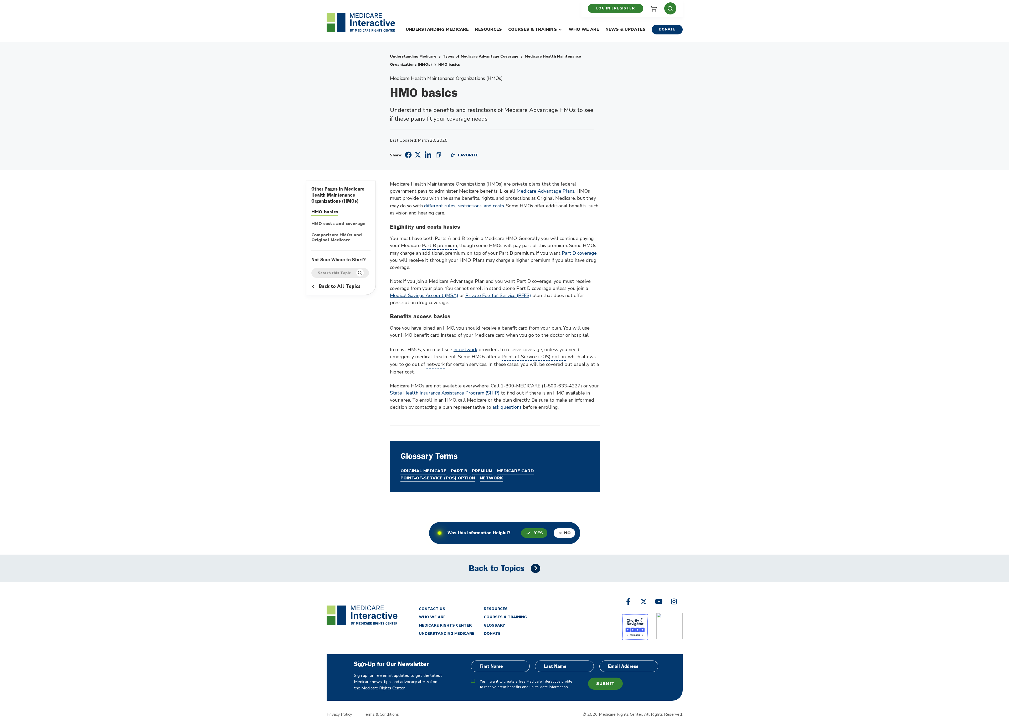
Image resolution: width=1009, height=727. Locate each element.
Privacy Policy (339, 714)
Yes (538, 533)
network (435, 364)
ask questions (507, 407)
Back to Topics (496, 568)
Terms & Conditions (381, 714)
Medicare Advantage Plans (545, 191)
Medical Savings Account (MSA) (424, 295)
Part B (429, 245)
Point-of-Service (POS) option (534, 357)
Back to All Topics (339, 286)
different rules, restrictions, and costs (464, 206)
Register (624, 8)
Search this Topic (334, 273)
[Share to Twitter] (418, 154)
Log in (603, 8)
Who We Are (584, 29)
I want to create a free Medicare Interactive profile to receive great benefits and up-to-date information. (526, 684)
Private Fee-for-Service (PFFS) (498, 295)
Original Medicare (556, 198)
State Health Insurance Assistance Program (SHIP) (445, 393)
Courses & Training (532, 29)
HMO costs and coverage (338, 224)
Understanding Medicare (437, 29)
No (567, 533)
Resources (488, 29)
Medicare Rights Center (445, 625)
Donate (667, 29)
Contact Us (432, 608)
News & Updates (625, 29)
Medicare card (490, 335)
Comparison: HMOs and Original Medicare (336, 238)
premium (447, 245)
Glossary (494, 625)
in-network (465, 349)
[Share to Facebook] (407, 155)
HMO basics (324, 212)
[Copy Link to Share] (438, 154)
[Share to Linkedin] (428, 154)
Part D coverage (579, 253)
